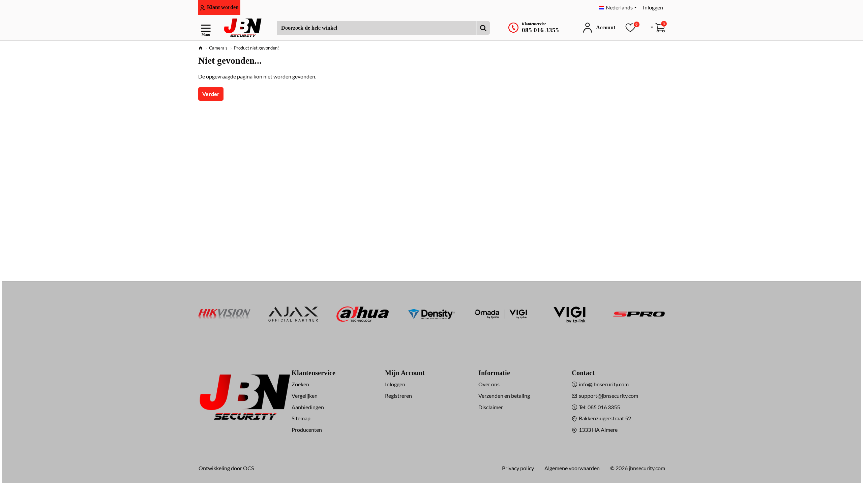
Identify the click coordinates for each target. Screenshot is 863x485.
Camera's (218, 48)
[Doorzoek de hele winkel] (483, 28)
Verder (210, 94)
